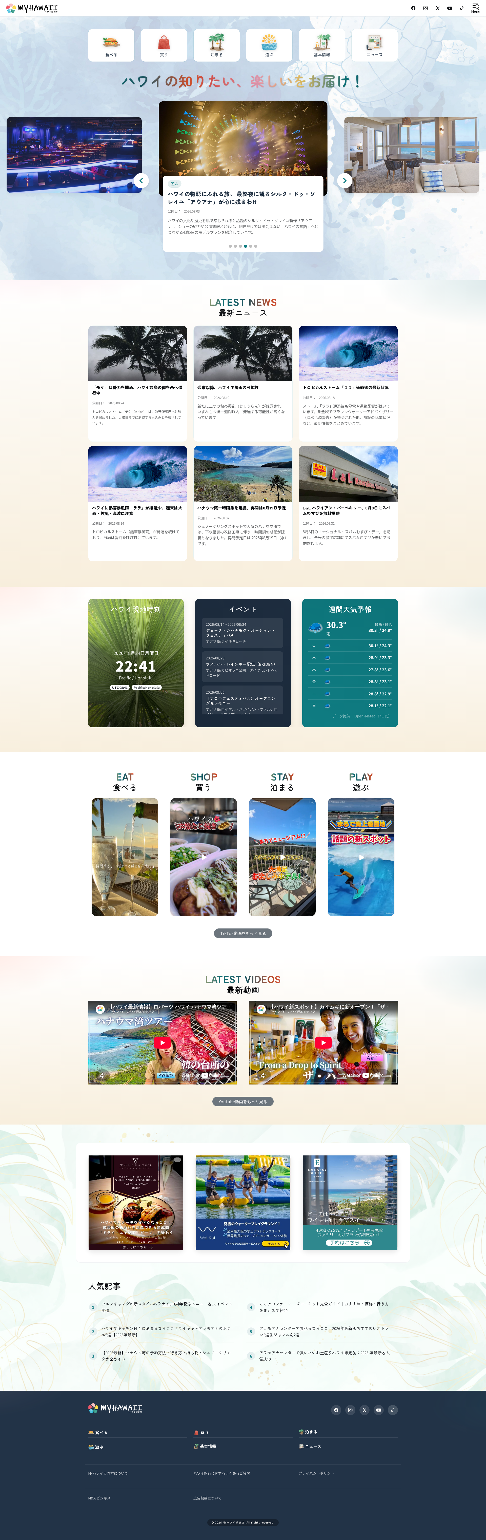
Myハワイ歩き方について (108, 1473)
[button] (230, 246)
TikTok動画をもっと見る (243, 933)
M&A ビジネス (99, 1497)
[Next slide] (344, 180)
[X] (364, 1410)
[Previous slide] (141, 180)
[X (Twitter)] (438, 8)
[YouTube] (450, 8)
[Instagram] (425, 8)
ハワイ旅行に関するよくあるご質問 (221, 1473)
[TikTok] (462, 8)
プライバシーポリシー (316, 1473)
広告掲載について (207, 1497)
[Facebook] (413, 8)
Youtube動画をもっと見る (243, 1101)
